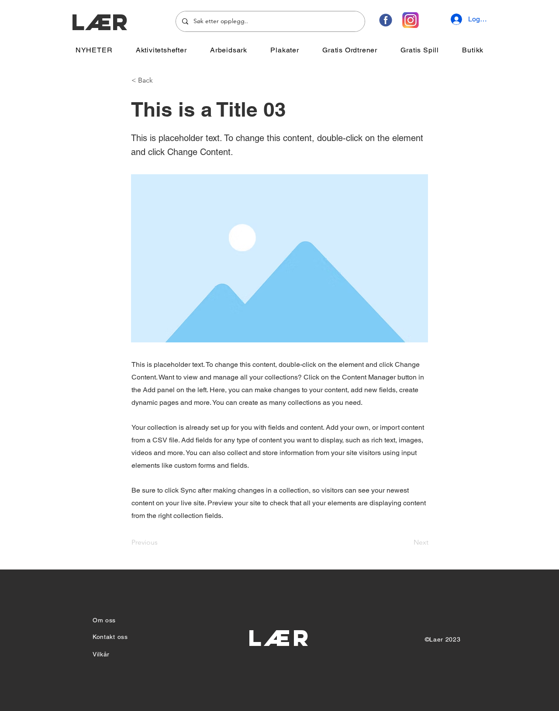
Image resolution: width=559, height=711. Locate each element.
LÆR (99, 22)
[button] (161, 50)
